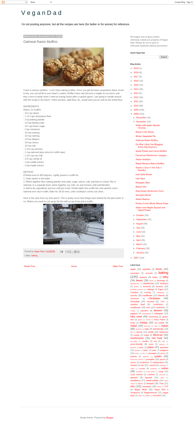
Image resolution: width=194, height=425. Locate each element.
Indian (133, 325)
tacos (140, 383)
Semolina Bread (143, 195)
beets (151, 281)
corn (148, 307)
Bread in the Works (145, 132)
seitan (164, 368)
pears (145, 350)
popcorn (146, 356)
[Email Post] (61, 251)
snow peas (150, 371)
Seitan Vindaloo (143, 159)
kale (147, 329)
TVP (166, 387)
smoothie (139, 371)
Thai (161, 383)
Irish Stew (140, 178)
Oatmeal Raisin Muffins (147, 140)
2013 (136, 93)
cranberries (160, 307)
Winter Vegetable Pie (146, 136)
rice (142, 365)
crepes (132, 311)
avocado (149, 273)
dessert (158, 310)
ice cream (159, 322)
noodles (145, 341)
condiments (158, 304)
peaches (164, 347)
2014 (136, 89)
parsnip (133, 347)
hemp (132, 323)
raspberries (144, 362)
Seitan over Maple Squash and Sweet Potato (150, 208)
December (141, 117)
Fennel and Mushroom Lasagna (151, 155)
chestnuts (134, 299)
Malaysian (163, 332)
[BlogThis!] (69, 251)
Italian (164, 325)
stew (162, 378)
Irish (156, 326)
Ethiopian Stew (143, 182)
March (139, 244)
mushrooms (137, 338)
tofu (132, 386)
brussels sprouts (136, 289)
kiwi (131, 332)
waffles (147, 395)
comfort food (137, 304)
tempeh (150, 383)
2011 (136, 101)
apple (133, 269)
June (139, 232)
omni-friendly (136, 344)
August (140, 223)
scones (142, 368)
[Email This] (66, 251)
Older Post (118, 266)
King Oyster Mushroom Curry (150, 191)
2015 (136, 85)
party (141, 347)
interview (147, 326)
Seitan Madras (143, 199)
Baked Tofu (141, 186)
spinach (134, 377)
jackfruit (139, 329)
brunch (159, 286)
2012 (136, 97)
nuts (163, 341)
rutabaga (162, 365)
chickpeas (154, 298)
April (138, 240)
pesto (137, 353)
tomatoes (146, 386)
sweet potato (152, 380)
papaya (162, 344)
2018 (136, 72)
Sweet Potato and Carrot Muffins (151, 151)
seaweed (153, 368)
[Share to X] (72, 251)
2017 (136, 76)
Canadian (134, 292)
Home (74, 266)
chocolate (135, 301)
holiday (144, 322)
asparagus (134, 273)
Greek (148, 320)
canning (147, 292)
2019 (136, 68)
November (141, 121)
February (141, 248)
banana (143, 277)
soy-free (162, 375)
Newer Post (29, 266)
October (140, 215)
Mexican (158, 334)
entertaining (146, 313)
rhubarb (133, 365)
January (140, 252)
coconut (150, 301)
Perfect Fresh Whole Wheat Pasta (152, 203)
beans (139, 280)
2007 (136, 258)
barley (155, 277)
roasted (152, 365)
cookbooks (135, 307)
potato (158, 356)
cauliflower (147, 295)
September (141, 219)
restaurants (158, 362)
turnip (159, 387)
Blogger (110, 417)
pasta (150, 347)
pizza (163, 353)
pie (144, 353)
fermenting (153, 317)
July (138, 227)
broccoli (147, 286)
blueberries (148, 283)
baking (34, 256)
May (138, 236)
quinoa (162, 359)
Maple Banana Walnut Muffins (150, 163)
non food (157, 338)
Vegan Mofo (140, 389)
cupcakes (144, 311)
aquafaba (146, 269)
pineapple (152, 353)
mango (136, 335)
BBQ (165, 277)
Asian (159, 269)
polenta (133, 356)
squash (148, 377)
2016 (136, 81)
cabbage (150, 289)
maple (146, 335)
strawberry (135, 380)
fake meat (136, 316)
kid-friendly (158, 329)
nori (155, 341)
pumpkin (150, 359)
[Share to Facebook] (75, 251)
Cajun (161, 289)
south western (136, 375)
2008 (136, 114)
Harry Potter (159, 320)
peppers (164, 350)
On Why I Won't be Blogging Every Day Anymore (149, 145)
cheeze (161, 295)
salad (132, 368)
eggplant (134, 314)
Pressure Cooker (136, 359)
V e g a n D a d (41, 12)
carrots (133, 295)
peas (154, 350)
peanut (137, 350)
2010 (136, 105)
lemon (139, 332)
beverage (161, 281)
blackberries (134, 283)
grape (140, 320)
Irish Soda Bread (144, 174)
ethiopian (158, 313)
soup (161, 371)
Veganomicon (150, 392)
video (140, 395)
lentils (151, 332)
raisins (133, 362)
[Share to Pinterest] (78, 251)
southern (151, 375)
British (136, 286)
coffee (162, 302)
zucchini (157, 395)
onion (151, 344)
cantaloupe (161, 292)
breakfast (164, 283)
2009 (136, 110)
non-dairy (133, 341)
